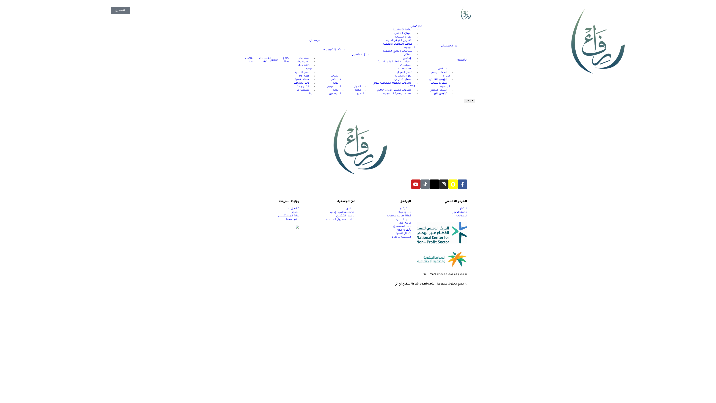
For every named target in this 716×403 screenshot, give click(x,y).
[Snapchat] (453, 184)
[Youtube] (415, 184)
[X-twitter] (434, 184)
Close (469, 101)
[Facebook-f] (462, 184)
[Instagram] (443, 184)
